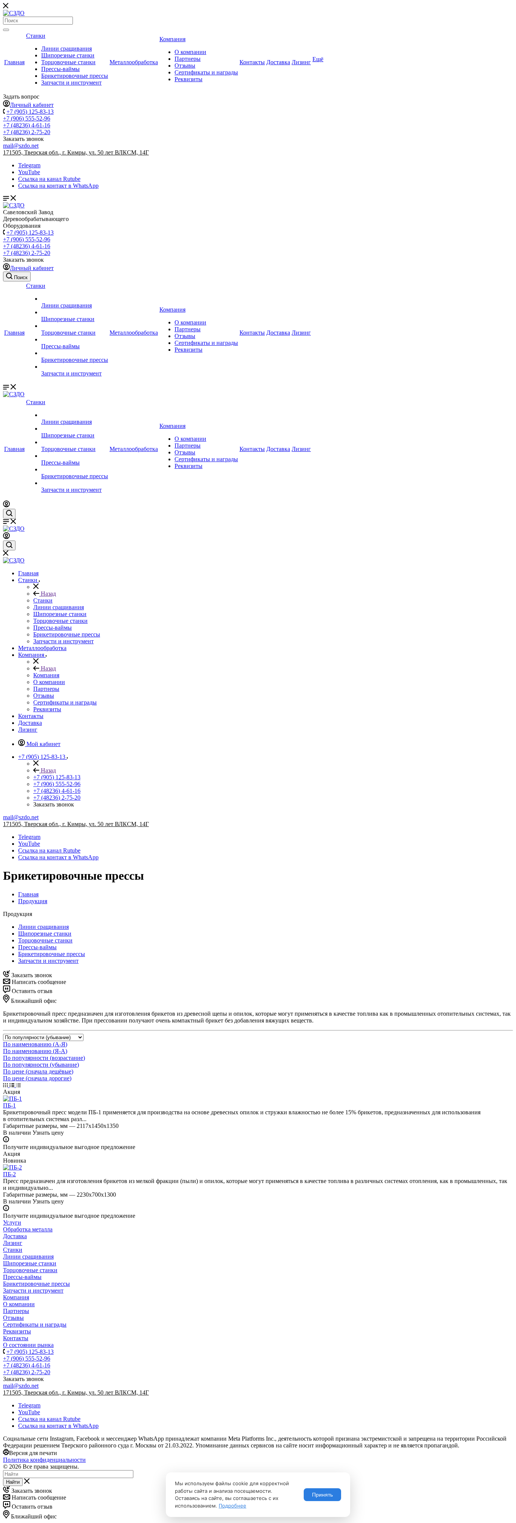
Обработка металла (28, 1229)
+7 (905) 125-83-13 (30, 111)
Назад (47, 593)
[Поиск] (6, 30)
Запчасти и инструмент (71, 82)
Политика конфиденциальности (44, 1460)
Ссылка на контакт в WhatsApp (58, 185)
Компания (172, 39)
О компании (190, 52)
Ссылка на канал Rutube (49, 179)
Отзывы (185, 65)
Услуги (12, 1222)
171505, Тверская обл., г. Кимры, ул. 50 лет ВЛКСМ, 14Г (76, 152)
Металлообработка (134, 62)
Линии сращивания (66, 48)
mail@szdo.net (21, 145)
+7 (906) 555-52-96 (26, 118)
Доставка (278, 62)
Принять (322, 1495)
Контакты (252, 62)
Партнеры (188, 59)
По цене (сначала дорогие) (37, 1078)
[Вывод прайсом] (18, 1085)
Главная (14, 62)
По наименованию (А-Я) (35, 1044)
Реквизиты (188, 79)
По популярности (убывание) (41, 1064)
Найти (13, 1482)
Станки (35, 35)
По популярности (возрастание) (44, 1058)
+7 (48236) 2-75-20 (26, 132)
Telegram (29, 165)
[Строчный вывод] (12, 1085)
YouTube (29, 172)
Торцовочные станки (68, 62)
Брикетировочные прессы (74, 76)
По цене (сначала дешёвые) (38, 1071)
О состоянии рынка (28, 1345)
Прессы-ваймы (60, 69)
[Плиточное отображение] (6, 1085)
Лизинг (301, 62)
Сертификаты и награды (206, 72)
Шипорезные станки (67, 55)
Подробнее (232, 1506)
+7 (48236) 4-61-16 (26, 125)
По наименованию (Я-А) (35, 1051)
